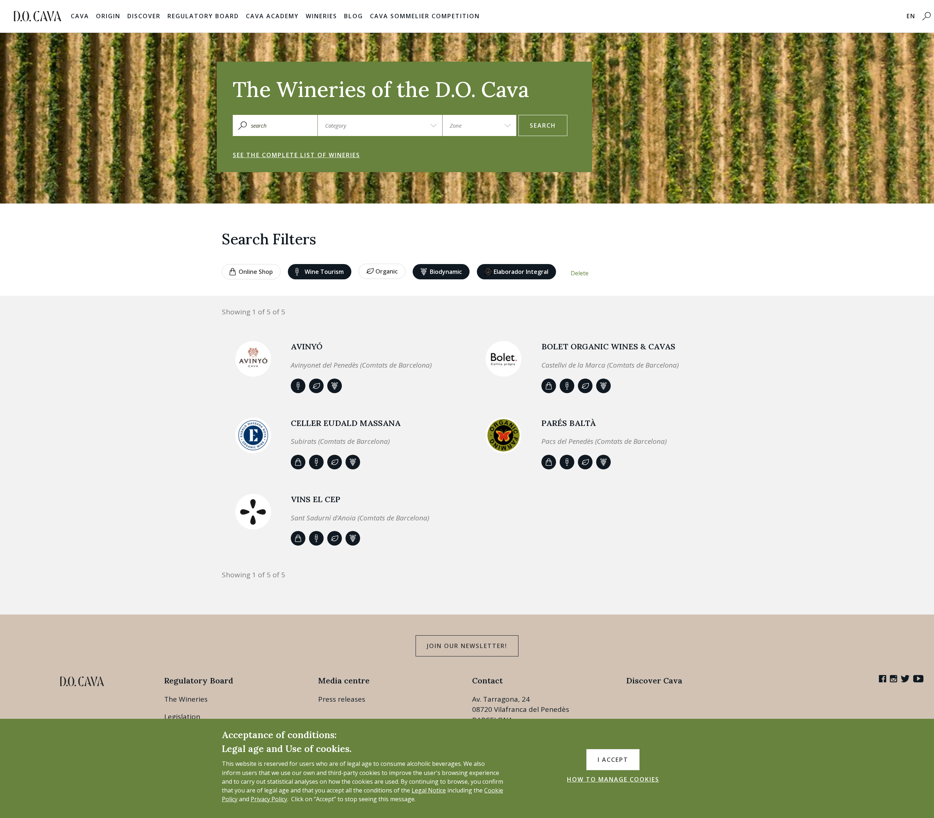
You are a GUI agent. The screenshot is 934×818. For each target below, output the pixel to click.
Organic (386, 271)
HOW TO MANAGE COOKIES (613, 779)
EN (911, 16)
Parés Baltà (568, 423)
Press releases (341, 699)
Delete (579, 273)
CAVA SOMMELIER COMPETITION (425, 16)
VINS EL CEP (315, 499)
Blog (353, 16)
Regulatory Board (203, 16)
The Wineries (186, 699)
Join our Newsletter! (467, 646)
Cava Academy (272, 16)
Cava (80, 16)
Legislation (182, 716)
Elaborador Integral (521, 272)
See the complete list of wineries (296, 155)
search (543, 125)
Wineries (321, 16)
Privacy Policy (269, 799)
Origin (108, 16)
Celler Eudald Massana (346, 423)
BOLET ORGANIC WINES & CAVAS (608, 346)
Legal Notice (429, 790)
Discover (144, 16)
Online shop (256, 272)
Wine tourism (324, 272)
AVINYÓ (307, 346)
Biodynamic (446, 272)
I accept (613, 760)
